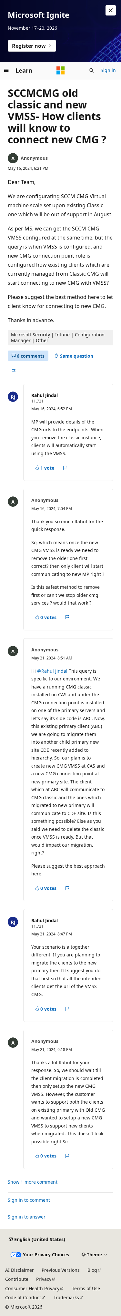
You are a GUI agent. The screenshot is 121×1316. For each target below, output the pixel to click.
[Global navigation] (6, 70)
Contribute (16, 1279)
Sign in (108, 70)
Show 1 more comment (32, 1182)
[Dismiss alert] (111, 10)
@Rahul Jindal (53, 671)
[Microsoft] (60, 70)
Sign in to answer (26, 1217)
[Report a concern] (13, 371)
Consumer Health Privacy (32, 1288)
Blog (92, 1270)
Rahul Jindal (44, 395)
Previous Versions (61, 1270)
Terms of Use (86, 1288)
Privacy (43, 1279)
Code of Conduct (23, 1297)
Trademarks (66, 1297)
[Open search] (91, 70)
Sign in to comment (29, 1200)
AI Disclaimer (19, 1270)
